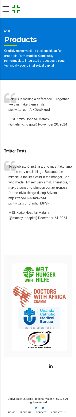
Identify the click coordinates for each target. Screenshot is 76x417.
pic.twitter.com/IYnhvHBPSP (29, 203)
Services (41, 412)
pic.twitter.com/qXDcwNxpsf (29, 110)
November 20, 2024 (52, 124)
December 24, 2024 (52, 218)
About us (25, 412)
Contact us (58, 412)
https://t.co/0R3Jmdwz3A (27, 198)
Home (11, 412)
